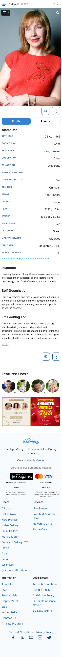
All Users (7, 508)
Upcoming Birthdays (14, 570)
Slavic (5, 547)
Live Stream (40, 508)
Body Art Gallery (12, 542)
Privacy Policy (41, 589)
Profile (16, 121)
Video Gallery (10, 525)
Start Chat (51, 651)
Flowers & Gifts (42, 523)
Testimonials (9, 595)
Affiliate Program (12, 623)
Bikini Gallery (10, 531)
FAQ (4, 589)
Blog (4, 606)
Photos (45, 121)
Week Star (8, 564)
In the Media (9, 612)
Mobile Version (36, 460)
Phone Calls (40, 529)
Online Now (9, 514)
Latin (5, 559)
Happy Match (10, 601)
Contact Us (9, 618)
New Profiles (10, 519)
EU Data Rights (42, 610)
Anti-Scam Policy (43, 595)
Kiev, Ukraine (52, 151)
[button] (29, 103)
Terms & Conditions (45, 584)
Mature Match (10, 536)
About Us (7, 584)
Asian (5, 553)
